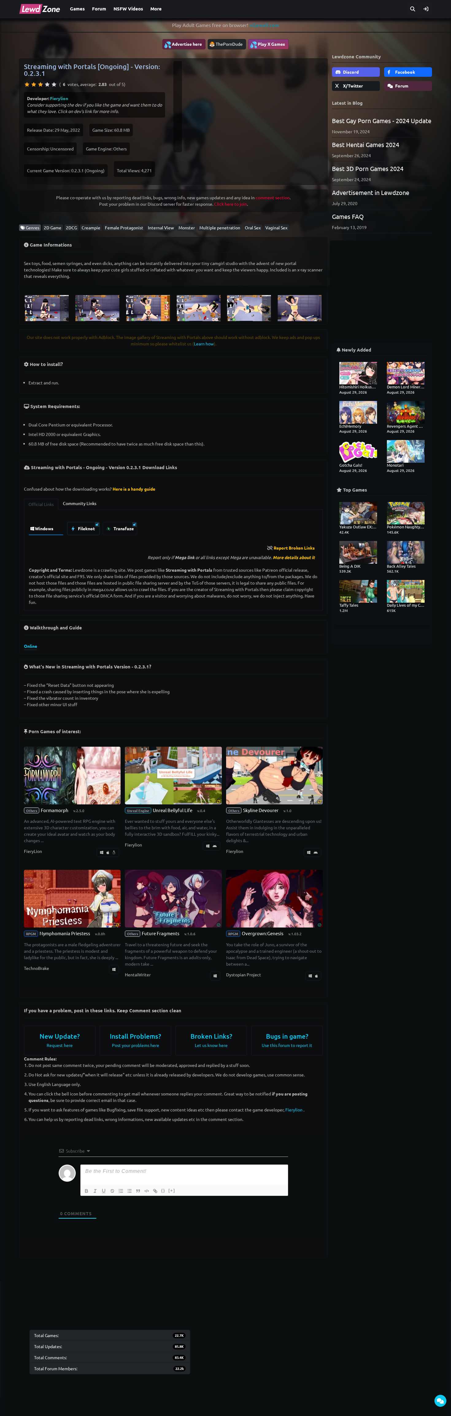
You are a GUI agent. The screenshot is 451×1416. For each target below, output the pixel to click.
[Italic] (95, 1191)
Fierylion (59, 98)
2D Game (52, 227)
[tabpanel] (173, 527)
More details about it (294, 557)
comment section (273, 197)
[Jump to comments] (440, 1401)
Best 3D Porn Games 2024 (367, 168)
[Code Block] (146, 1191)
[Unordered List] (129, 1191)
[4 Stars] (47, 84)
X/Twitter (352, 85)
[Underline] (103, 1191)
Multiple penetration (219, 227)
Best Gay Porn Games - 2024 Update (381, 120)
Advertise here (183, 45)
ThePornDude (229, 44)
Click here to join (230, 204)
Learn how (204, 343)
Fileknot (86, 528)
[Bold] (86, 1191)
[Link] (155, 1191)
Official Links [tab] (41, 504)
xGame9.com (264, 25)
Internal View (161, 227)
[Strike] (112, 1191)
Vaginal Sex (276, 227)
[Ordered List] (121, 1191)
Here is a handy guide (134, 489)
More (156, 9)
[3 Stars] (40, 84)
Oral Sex (253, 227)
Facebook (404, 72)
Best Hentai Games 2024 (365, 144)
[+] (171, 1190)
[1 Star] (27, 84)
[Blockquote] (138, 1191)
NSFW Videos (128, 9)
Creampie (91, 227)
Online (30, 646)
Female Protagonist (124, 227)
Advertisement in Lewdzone (370, 192)
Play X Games (267, 45)
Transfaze (123, 528)
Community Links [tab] (79, 503)
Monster (187, 227)
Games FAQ (348, 216)
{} (163, 1190)
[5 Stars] (54, 84)
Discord (350, 72)
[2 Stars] (34, 84)
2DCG (71, 227)
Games (77, 9)
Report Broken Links (294, 547)
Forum (99, 9)
